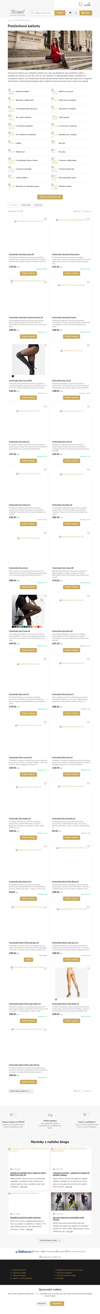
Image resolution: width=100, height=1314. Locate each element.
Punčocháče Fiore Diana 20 (19, 505)
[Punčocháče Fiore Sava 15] (28, 422)
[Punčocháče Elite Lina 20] (28, 674)
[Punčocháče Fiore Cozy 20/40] (28, 360)
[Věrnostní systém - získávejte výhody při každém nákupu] (71, 1157)
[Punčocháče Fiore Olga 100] (71, 548)
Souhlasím (57, 1303)
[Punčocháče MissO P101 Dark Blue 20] (28, 923)
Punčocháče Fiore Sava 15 (19, 442)
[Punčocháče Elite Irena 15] (71, 737)
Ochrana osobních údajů (66, 1275)
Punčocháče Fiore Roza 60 (62, 631)
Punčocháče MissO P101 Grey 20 (65, 943)
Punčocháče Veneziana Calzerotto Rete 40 (26, 317)
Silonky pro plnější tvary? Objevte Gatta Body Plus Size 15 (28, 1174)
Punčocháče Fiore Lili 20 (61, 381)
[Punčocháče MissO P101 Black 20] (71, 861)
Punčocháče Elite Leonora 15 (20, 757)
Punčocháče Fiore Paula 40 (19, 631)
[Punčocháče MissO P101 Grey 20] (71, 923)
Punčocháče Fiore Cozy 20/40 (20, 381)
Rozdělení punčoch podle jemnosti (25, 1218)
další (88, 211)
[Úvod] (18, 13)
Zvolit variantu (28, 273)
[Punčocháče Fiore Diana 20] (28, 485)
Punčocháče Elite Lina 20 (19, 694)
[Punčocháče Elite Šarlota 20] (28, 861)
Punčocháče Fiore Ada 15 (62, 442)
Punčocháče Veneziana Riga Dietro (66, 254)
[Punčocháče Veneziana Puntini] (71, 297)
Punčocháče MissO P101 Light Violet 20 (25, 1004)
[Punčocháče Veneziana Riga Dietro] (71, 234)
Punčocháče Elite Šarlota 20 (20, 882)
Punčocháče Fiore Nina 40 (62, 505)
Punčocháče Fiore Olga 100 (63, 568)
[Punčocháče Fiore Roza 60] (71, 611)
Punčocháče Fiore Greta (18, 568)
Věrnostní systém (19, 1275)
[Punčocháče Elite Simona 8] (71, 674)
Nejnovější (14, 205)
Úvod (10, 20)
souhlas (36, 1294)
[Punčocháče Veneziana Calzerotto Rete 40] (28, 297)
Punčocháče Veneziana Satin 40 (21, 254)
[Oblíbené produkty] (70, 12)
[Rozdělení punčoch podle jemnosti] (28, 1201)
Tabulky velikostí (19, 1270)
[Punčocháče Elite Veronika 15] (71, 798)
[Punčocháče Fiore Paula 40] (28, 611)
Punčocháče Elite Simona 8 (62, 694)
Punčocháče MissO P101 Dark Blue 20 (24, 943)
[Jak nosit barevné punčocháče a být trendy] (71, 1201)
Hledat (60, 13)
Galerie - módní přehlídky (22, 1278)
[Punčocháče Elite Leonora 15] (28, 737)
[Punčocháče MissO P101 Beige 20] (71, 984)
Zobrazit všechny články (48, 1240)
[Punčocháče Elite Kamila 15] (28, 798)
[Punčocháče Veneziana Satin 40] (28, 234)
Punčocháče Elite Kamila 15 (20, 818)
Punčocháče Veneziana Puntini (64, 317)
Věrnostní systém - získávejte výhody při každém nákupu (71, 1174)
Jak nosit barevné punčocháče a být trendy (68, 1219)
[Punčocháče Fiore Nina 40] (71, 485)
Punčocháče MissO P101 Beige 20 (65, 1004)
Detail (28, 959)
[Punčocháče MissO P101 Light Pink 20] (28, 1045)
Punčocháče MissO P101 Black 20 (65, 882)
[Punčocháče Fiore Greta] (28, 548)
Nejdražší (38, 205)
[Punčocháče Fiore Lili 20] (71, 360)
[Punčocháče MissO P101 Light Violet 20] (28, 984)
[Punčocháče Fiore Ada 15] (71, 422)
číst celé (24, 1187)
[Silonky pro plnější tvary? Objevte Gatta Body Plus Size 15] (28, 1157)
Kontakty (60, 1278)
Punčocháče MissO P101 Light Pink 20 (24, 1065)
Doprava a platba (19, 1273)
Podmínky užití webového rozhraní (70, 1270)
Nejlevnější (26, 205)
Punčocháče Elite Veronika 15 (63, 818)
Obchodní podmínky (64, 1273)
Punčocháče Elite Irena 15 (62, 757)
